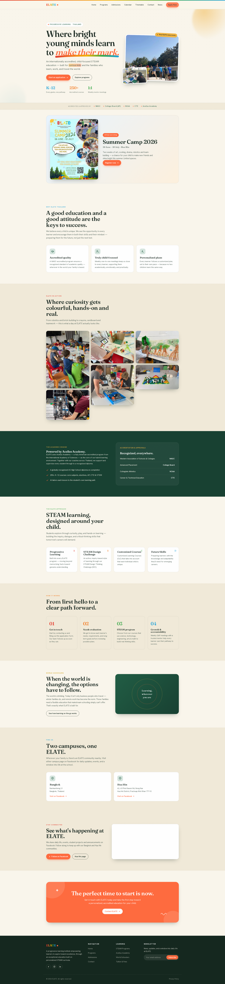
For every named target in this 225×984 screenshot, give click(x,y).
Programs (104, 5)
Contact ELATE (111, 911)
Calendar (128, 5)
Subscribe (172, 957)
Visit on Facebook (57, 796)
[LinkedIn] (60, 966)
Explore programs (82, 77)
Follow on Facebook (59, 856)
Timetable (139, 5)
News (160, 5)
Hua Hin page (80, 856)
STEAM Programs (123, 948)
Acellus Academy (123, 953)
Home (94, 5)
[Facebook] (48, 966)
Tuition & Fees (121, 962)
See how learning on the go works (63, 713)
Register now (110, 163)
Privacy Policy (174, 979)
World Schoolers (122, 957)
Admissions (115, 5)
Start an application (57, 77)
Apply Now (172, 5)
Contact (151, 5)
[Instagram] (54, 966)
